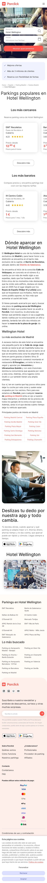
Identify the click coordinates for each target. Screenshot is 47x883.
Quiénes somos (9, 750)
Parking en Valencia (32, 662)
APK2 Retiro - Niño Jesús (34, 630)
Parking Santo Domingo (13, 431)
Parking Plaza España (34, 417)
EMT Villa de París (31, 624)
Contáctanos (8, 770)
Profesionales (30, 750)
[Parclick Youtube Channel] (18, 691)
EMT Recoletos (8, 608)
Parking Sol (34, 435)
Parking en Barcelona (10, 668)
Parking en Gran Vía (32, 648)
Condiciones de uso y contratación (18, 833)
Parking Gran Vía (34, 422)
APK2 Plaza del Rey (32, 635)
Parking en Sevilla (31, 668)
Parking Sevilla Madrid (13, 422)
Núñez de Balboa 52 (10, 615)
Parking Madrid (21, 85)
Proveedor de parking (34, 754)
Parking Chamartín (34, 440)
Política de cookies (36, 862)
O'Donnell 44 (7, 630)
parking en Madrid (13, 396)
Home (4, 85)
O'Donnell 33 (7, 619)
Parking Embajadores (13, 440)
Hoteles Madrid (33, 85)
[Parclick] (10, 4)
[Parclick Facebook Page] (13, 691)
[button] (23, 31)
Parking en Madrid (9, 673)
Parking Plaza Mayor (13, 426)
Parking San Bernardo (13, 435)
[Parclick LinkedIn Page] (9, 691)
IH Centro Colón (30, 615)
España (10, 85)
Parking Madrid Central (13, 417)
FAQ (4, 774)
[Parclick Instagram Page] (4, 691)
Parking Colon (34, 426)
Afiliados (28, 757)
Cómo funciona (9, 754)
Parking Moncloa (34, 431)
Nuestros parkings (10, 757)
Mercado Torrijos (31, 619)
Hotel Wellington (9, 87)
